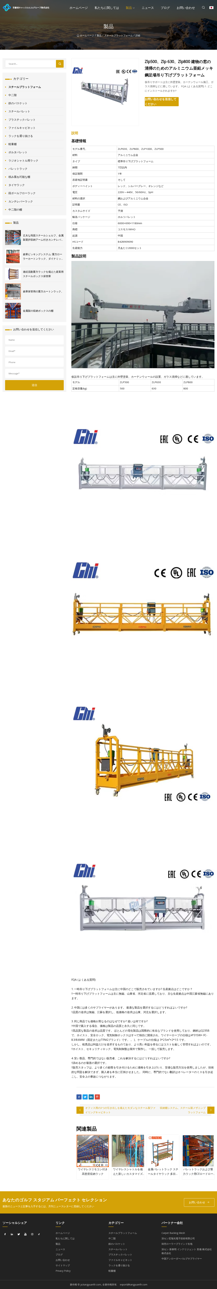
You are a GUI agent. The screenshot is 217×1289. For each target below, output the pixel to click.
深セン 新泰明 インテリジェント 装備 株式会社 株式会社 (187, 1251)
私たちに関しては (107, 8)
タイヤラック (16, 185)
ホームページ (79, 8)
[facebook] (5, 1234)
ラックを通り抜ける (20, 136)
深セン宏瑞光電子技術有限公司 (178, 1238)
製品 (129, 8)
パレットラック (17, 169)
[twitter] (18, 1234)
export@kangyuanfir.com (133, 1284)
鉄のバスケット (17, 103)
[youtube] (25, 1234)
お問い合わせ (186, 8)
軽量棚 (12, 144)
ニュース (148, 8)
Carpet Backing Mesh (173, 1233)
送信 (34, 385)
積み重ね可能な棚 (19, 177)
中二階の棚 (15, 209)
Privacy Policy (63, 1270)
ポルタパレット (17, 152)
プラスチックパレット (22, 119)
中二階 (12, 95)
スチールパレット (19, 111)
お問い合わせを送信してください (160, 101)
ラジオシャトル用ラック (23, 160)
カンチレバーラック (20, 201)
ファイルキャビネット (22, 128)
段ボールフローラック (22, 193)
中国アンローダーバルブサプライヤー (182, 1258)
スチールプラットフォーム (118, 35)
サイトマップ (63, 1265)
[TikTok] (39, 1234)
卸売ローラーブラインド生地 (177, 1243)
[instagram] (32, 1234)
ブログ (165, 8)
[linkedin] (11, 1234)
